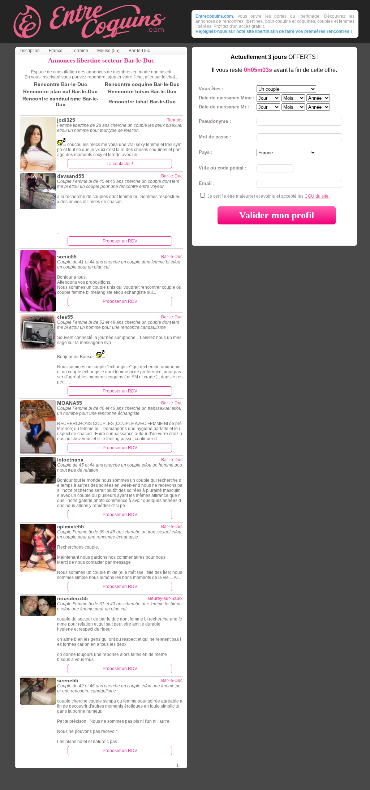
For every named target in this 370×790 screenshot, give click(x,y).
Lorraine (80, 50)
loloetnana (70, 460)
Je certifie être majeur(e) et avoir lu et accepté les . (269, 196)
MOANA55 (69, 403)
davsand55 (70, 176)
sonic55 (67, 256)
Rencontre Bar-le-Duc (60, 84)
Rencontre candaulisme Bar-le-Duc (60, 101)
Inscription (30, 50)
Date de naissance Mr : (224, 107)
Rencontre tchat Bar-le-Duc (142, 101)
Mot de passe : (215, 136)
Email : (207, 183)
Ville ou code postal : (222, 168)
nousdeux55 (72, 598)
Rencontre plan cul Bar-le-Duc (60, 91)
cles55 (65, 317)
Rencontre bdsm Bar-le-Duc (142, 91)
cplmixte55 (70, 526)
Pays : (205, 152)
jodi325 (66, 120)
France (56, 50)
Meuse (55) (108, 50)
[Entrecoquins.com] (89, 41)
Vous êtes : (211, 88)
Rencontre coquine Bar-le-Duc (142, 84)
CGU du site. (317, 196)
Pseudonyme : (215, 121)
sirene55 (67, 680)
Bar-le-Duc (139, 50)
